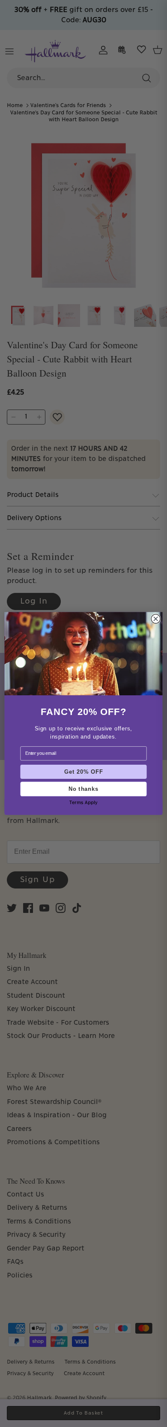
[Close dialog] (155, 618)
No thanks (83, 789)
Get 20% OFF (83, 772)
